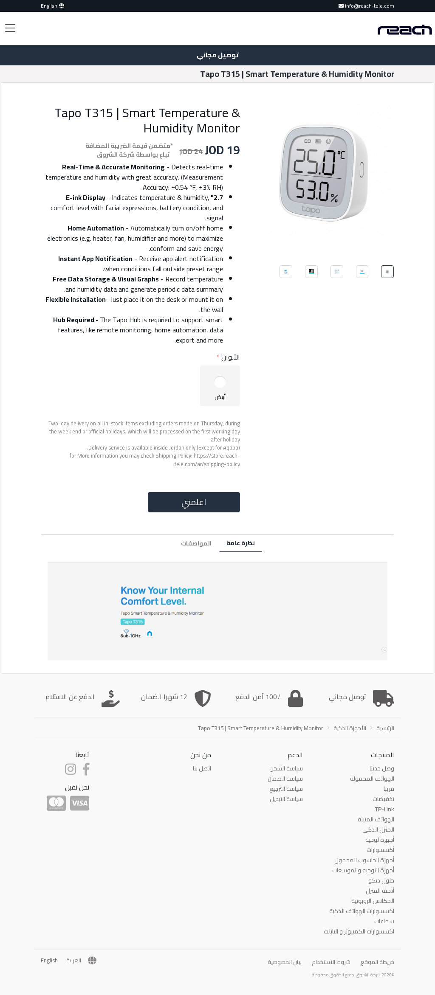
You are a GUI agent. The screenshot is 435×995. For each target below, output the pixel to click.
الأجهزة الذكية (349, 728)
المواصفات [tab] (196, 543)
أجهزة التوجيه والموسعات (363, 870)
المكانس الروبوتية (372, 900)
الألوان (230, 357)
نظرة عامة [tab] (240, 542)
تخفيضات (383, 798)
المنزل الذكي (378, 829)
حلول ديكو (381, 880)
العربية (73, 960)
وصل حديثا (382, 768)
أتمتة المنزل (380, 890)
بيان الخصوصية (285, 962)
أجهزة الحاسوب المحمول (364, 860)
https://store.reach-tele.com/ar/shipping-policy (207, 459)
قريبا (389, 788)
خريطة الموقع (377, 962)
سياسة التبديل (286, 798)
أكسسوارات (380, 849)
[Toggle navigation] (10, 28)
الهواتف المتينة (376, 819)
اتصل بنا (202, 768)
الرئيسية (385, 728)
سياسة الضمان (285, 778)
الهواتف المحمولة (372, 778)
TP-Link (384, 809)
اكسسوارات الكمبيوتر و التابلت (359, 931)
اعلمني (193, 502)
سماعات (384, 921)
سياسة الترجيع (286, 788)
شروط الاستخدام (331, 962)
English (49, 6)
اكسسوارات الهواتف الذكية (361, 910)
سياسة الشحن (286, 768)
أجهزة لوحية (379, 839)
